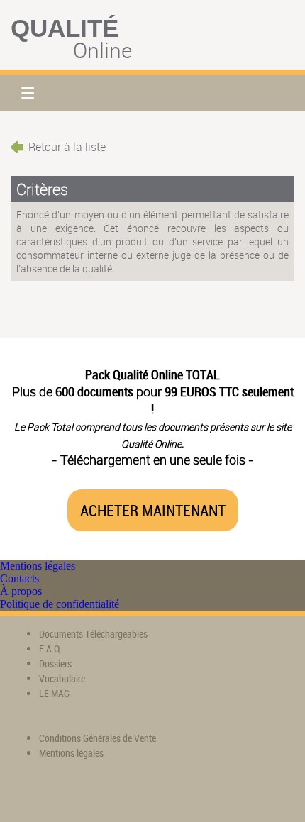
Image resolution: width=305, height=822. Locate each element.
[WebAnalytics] (39, 794)
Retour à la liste (67, 147)
